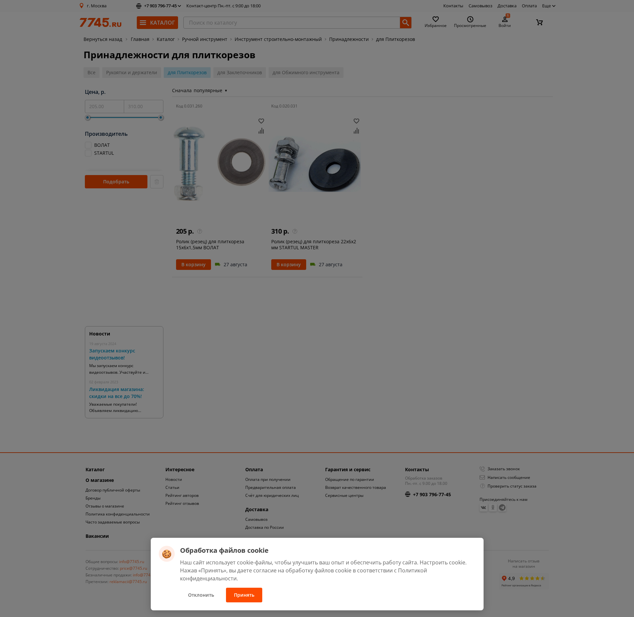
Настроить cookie (442, 562)
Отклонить (201, 595)
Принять (244, 595)
